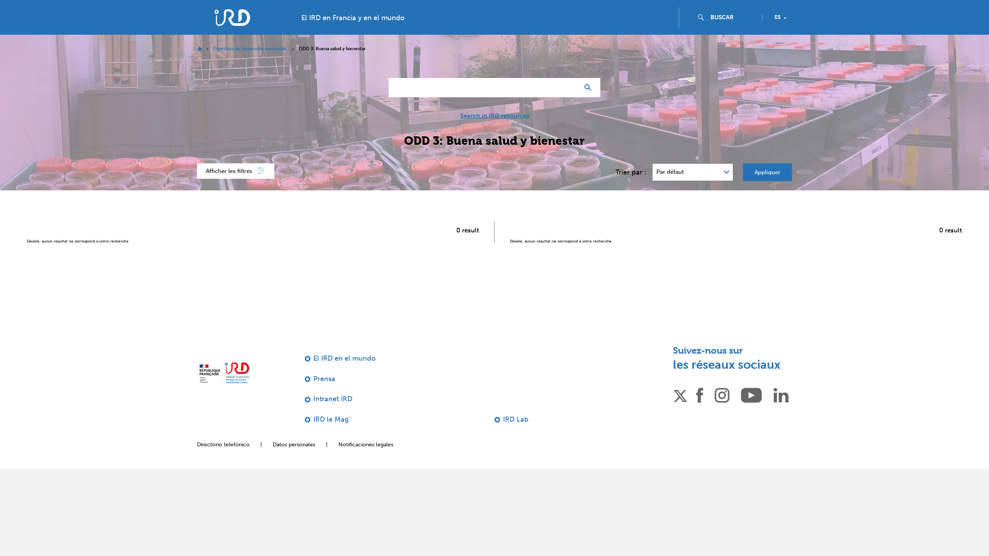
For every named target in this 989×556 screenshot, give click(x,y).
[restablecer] (570, 103)
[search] (733, 32)
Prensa (324, 394)
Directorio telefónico (223, 460)
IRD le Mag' (331, 434)
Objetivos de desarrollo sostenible (250, 64)
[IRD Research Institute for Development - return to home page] (224, 388)
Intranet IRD (332, 414)
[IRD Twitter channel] (680, 410)
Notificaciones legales (365, 460)
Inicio (199, 64)
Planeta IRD (961, 8)
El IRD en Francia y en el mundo (352, 33)
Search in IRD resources (494, 131)
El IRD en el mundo (344, 373)
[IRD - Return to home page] (232, 33)
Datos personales (294, 460)
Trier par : (630, 187)
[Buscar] (589, 103)
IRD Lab (515, 434)
